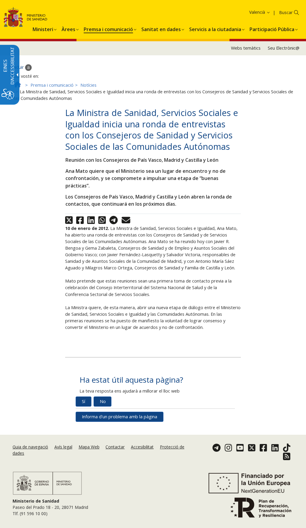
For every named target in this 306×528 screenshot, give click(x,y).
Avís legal (63, 447)
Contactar (115, 447)
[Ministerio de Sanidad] (26, 18)
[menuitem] (42, 28)
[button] (250, 12)
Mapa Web (89, 447)
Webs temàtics (246, 48)
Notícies (88, 85)
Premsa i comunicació (52, 85)
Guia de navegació (30, 447)
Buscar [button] (286, 12)
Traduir (17, 67)
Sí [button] (83, 401)
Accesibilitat (142, 447)
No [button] (103, 401)
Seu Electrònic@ (283, 48)
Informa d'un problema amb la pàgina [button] (119, 416)
